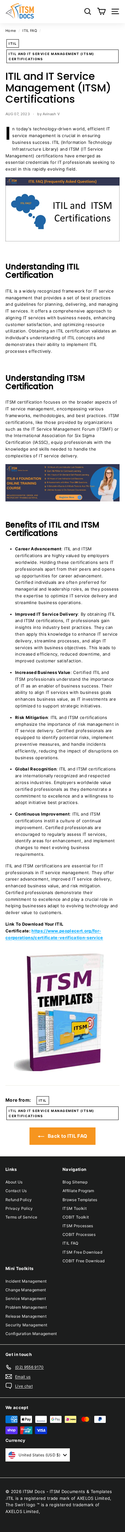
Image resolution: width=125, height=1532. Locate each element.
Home (10, 30)
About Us (14, 1182)
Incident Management (25, 1281)
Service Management (25, 1298)
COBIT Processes (79, 1234)
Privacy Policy (19, 1208)
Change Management (25, 1289)
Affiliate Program (78, 1190)
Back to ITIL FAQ (67, 1136)
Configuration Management (31, 1333)
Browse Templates (80, 1199)
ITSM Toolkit (75, 1208)
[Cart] (101, 11)
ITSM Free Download (82, 1252)
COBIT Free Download (83, 1260)
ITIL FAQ (29, 30)
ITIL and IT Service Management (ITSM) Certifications (51, 56)
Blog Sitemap (75, 1182)
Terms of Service (21, 1217)
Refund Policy (18, 1199)
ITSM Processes (78, 1225)
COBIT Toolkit (76, 1217)
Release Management (25, 1316)
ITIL (13, 43)
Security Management (26, 1324)
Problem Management (26, 1307)
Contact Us (16, 1190)
